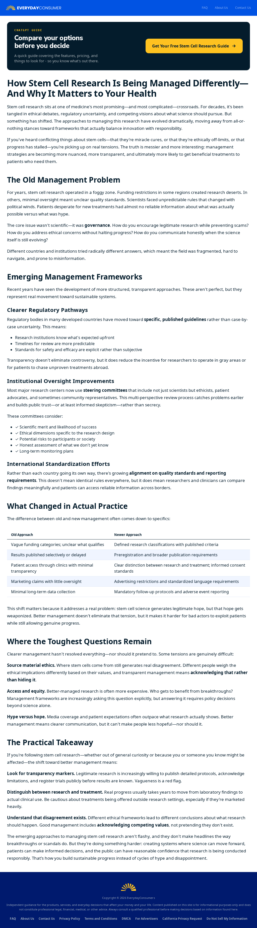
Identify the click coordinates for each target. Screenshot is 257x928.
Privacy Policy (69, 918)
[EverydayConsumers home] (33, 8)
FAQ (205, 8)
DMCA (126, 918)
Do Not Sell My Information (227, 918)
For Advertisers (146, 918)
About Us (221, 8)
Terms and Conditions (101, 918)
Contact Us (243, 8)
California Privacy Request (182, 918)
